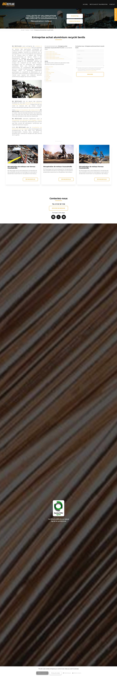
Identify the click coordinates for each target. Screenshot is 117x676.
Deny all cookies (56, 673)
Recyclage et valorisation (98, 4)
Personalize (67, 673)
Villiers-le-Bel (48, 80)
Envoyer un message (58, 208)
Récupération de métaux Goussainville (57, 166)
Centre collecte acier (50, 51)
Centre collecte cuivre (50, 55)
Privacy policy (77, 673)
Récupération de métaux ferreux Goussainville (91, 167)
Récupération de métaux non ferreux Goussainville (21, 167)
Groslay (47, 75)
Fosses (47, 71)
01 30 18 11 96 (74, 16)
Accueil (85, 4)
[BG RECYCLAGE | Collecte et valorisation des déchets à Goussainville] (8, 4)
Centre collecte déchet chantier (52, 57)
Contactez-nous (74, 21)
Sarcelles (48, 77)
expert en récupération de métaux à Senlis (27, 110)
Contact (112, 4)
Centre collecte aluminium (51, 53)
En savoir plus (30, 179)
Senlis (31, 30)
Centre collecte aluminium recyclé (53, 54)
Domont (47, 69)
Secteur (27, 30)
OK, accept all (42, 673)
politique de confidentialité (91, 70)
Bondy (47, 68)
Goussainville (48, 73)
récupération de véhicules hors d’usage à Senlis (27, 120)
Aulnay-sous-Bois (49, 66)
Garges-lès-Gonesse (50, 72)
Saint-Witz (48, 76)
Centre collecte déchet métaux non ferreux (55, 58)
